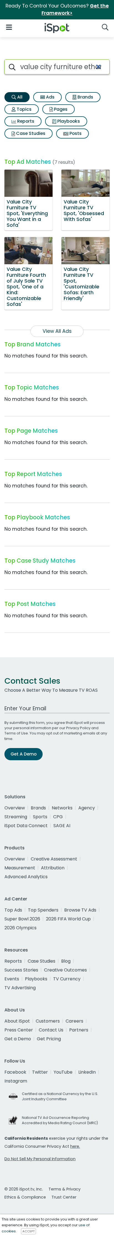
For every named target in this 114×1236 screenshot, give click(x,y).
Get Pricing (49, 1039)
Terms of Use (16, 733)
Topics (23, 109)
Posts (75, 133)
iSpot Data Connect (26, 825)
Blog (66, 961)
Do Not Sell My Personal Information (40, 1159)
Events (11, 979)
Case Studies (30, 133)
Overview (14, 808)
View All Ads (57, 331)
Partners (78, 1030)
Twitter (40, 1072)
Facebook (15, 1072)
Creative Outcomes (65, 970)
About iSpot (17, 1021)
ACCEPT (28, 1231)
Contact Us (51, 1030)
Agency (86, 808)
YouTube (63, 1072)
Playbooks (68, 121)
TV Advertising (20, 988)
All (19, 97)
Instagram (15, 1081)
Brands (84, 97)
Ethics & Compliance (25, 1197)
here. (75, 1146)
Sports (40, 817)
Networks (62, 808)
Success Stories (21, 970)
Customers (48, 1021)
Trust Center (63, 1197)
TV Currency (67, 979)
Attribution (52, 868)
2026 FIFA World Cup (68, 919)
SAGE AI (61, 825)
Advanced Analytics (26, 876)
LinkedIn (87, 1072)
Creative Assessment (54, 859)
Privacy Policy (78, 728)
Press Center (18, 1030)
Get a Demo (17, 1039)
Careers (74, 1021)
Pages (60, 109)
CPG (58, 817)
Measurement (19, 868)
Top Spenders (43, 910)
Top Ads (13, 910)
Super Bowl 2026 (22, 919)
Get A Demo (24, 754)
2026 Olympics (20, 928)
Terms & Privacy (64, 1189)
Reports (25, 121)
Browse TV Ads (80, 910)
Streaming (15, 817)
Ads (50, 97)
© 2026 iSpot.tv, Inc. (23, 1189)
